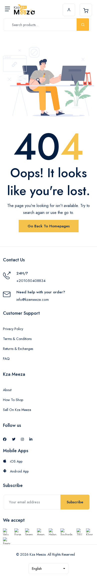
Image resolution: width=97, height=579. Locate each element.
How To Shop (13, 399)
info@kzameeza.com (32, 299)
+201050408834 (31, 280)
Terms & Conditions (17, 338)
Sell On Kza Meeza (17, 409)
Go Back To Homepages (49, 226)
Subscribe (75, 502)
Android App (19, 471)
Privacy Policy (13, 328)
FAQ (6, 358)
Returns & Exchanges (18, 348)
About (7, 389)
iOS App (15, 461)
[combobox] (48, 568)
